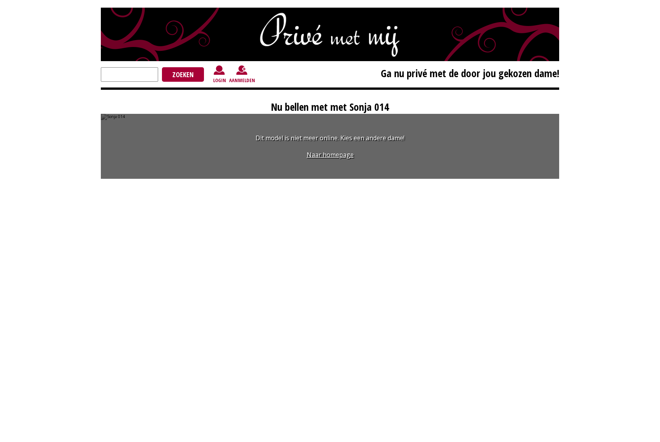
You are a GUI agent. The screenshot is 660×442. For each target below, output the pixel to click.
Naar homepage (330, 155)
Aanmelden (242, 80)
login (219, 80)
